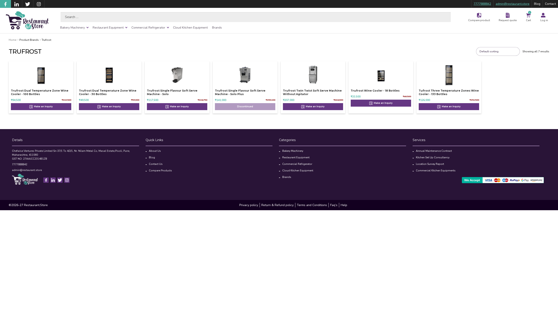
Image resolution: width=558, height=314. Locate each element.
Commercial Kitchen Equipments (436, 170)
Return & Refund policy (277, 205)
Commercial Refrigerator (148, 28)
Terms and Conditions (312, 205)
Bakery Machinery (72, 28)
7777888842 (482, 4)
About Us (155, 151)
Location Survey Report (430, 164)
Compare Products (160, 170)
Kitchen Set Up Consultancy (432, 157)
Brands (217, 28)
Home (13, 40)
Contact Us (156, 164)
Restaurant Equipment (108, 28)
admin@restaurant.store (512, 4)
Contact (550, 4)
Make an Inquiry (43, 106)
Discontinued (245, 106)
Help (344, 205)
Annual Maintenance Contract (434, 151)
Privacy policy (248, 205)
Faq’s (333, 205)
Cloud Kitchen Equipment (190, 28)
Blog (537, 4)
